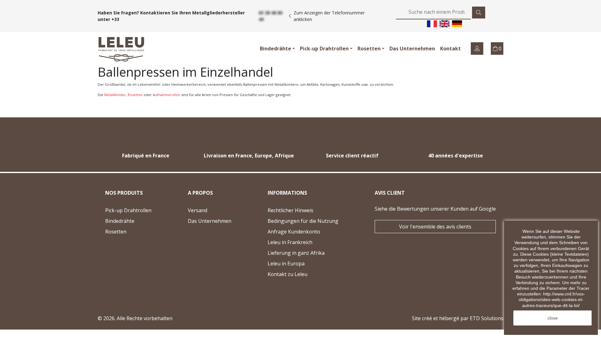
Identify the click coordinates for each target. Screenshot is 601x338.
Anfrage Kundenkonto (294, 231)
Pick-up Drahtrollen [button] (324, 48)
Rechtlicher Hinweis (290, 210)
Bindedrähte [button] (275, 48)
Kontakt (450, 48)
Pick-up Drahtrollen (128, 210)
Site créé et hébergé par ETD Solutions (457, 318)
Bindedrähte (119, 221)
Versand (197, 210)
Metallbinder (115, 94)
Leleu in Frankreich (290, 242)
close (552, 317)
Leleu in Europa (286, 263)
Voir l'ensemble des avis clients (435, 226)
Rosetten (135, 94)
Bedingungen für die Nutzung (303, 221)
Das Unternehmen (412, 48)
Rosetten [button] (369, 48)
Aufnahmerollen (166, 94)
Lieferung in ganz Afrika (296, 252)
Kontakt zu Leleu (303, 274)
